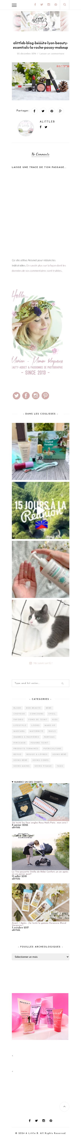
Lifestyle (20, 725)
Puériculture (52, 749)
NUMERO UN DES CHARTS (28, 782)
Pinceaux (20, 743)
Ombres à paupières (26, 737)
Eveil (52, 714)
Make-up (50, 725)
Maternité (37, 731)
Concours (37, 714)
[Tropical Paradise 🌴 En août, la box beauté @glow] (40, 451)
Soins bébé (59, 754)
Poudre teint (39, 743)
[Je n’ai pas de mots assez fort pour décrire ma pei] (40, 628)
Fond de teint (37, 720)
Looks (35, 725)
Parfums (49, 737)
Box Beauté (33, 708)
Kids (55, 720)
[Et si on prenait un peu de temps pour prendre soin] (40, 569)
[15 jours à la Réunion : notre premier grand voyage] (40, 510)
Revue (17, 754)
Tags (60, 766)
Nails (52, 731)
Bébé (49, 708)
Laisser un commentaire (52, 54)
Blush (17, 708)
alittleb (47, 122)
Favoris (18, 720)
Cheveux (19, 714)
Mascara (19, 731)
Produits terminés (26, 749)
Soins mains (22, 766)
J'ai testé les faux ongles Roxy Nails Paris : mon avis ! (39, 823)
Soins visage (43, 766)
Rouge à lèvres (37, 754)
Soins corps (41, 760)
